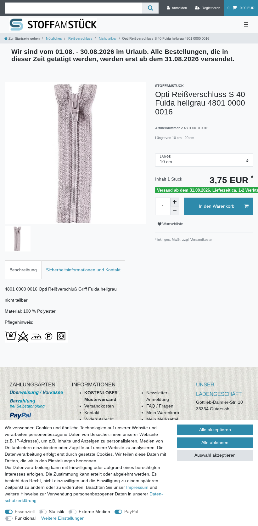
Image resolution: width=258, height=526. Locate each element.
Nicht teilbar (107, 38)
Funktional (25, 518)
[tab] (23, 269)
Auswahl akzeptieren (215, 455)
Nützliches (53, 38)
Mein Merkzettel (162, 419)
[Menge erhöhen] (174, 202)
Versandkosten (99, 405)
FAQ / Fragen (159, 405)
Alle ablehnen (214, 442)
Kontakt (91, 412)
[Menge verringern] (174, 210)
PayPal (131, 511)
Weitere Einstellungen (63, 518)
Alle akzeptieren (215, 429)
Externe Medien (94, 511)
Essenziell (25, 511)
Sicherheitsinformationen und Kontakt (83, 269)
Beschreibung (23, 269)
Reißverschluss (80, 38)
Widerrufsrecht (99, 419)
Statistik (56, 511)
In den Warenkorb (216, 206)
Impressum (137, 487)
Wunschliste (172, 224)
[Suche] (150, 8)
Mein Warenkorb (162, 412)
